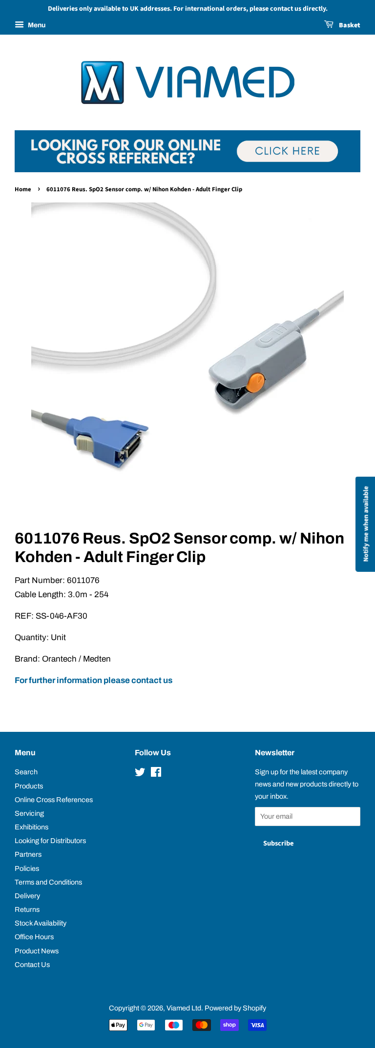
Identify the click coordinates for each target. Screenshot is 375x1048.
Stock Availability (40, 923)
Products (29, 786)
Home (23, 189)
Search (26, 772)
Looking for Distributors (50, 841)
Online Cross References (54, 800)
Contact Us (32, 964)
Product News (37, 951)
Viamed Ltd (184, 1008)
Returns (27, 909)
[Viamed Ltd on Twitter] (140, 774)
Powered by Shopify (235, 1008)
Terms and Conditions (48, 882)
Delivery (27, 896)
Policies (27, 868)
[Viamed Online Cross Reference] (187, 169)
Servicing (29, 813)
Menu (35, 25)
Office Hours (34, 937)
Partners (28, 854)
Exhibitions (31, 827)
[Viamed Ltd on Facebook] (156, 774)
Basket (348, 25)
